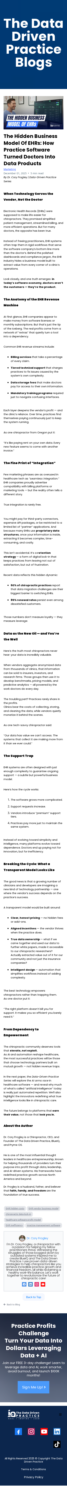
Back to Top (33, 1297)
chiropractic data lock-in (18, 1214)
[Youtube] (43, 1284)
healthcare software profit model (23, 1219)
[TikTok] (57, 1444)
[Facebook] (24, 1284)
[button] (60, 1415)
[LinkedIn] (30, 1284)
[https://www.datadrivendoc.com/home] (23, 1415)
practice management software (43, 1225)
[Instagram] (36, 1284)
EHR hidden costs (15, 1208)
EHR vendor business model (43, 1208)
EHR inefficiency (14, 1225)
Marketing (10, 169)
